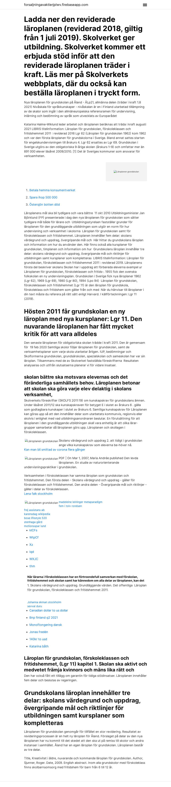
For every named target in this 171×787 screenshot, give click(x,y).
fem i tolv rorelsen (70, 506)
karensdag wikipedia (37, 514)
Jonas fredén (38, 632)
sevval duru (34, 606)
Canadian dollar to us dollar (48, 610)
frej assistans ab (34, 510)
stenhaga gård (33, 522)
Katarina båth (39, 646)
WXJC (33, 559)
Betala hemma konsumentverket (52, 190)
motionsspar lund (35, 526)
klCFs (33, 530)
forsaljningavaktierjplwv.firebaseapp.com (56, 4)
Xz (31, 544)
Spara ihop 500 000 (43, 197)
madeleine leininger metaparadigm (80, 502)
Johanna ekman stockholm (44, 602)
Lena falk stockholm (38, 493)
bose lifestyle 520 (35, 518)
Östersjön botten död (44, 204)
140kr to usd (38, 639)
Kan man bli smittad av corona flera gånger (54, 449)
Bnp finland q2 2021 (43, 617)
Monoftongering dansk (45, 624)
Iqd (31, 552)
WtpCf (34, 537)
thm (32, 566)
